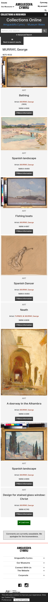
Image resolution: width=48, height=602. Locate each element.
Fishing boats (24, 215)
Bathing (24, 95)
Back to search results (12, 42)
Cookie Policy (10, 597)
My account (42, 6)
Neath (24, 309)
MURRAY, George (27, 102)
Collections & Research (13, 14)
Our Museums (7, 7)
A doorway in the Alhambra (24, 403)
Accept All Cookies (21, 600)
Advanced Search (25, 35)
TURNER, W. (20, 316)
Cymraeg (43, 2)
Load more (25, 522)
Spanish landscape (24, 158)
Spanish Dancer (24, 283)
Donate (4, 3)
